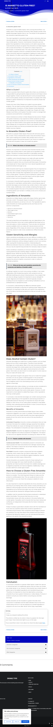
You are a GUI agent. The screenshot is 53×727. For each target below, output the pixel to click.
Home (7, 10)
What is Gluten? (14, 74)
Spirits (16, 8)
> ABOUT (29, 692)
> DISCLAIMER (30, 689)
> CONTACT (30, 682)
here (43, 623)
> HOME (29, 680)
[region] (17, 716)
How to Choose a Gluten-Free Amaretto (18, 84)
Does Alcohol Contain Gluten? (15, 81)
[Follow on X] (52, 723)
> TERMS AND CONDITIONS (33, 684)
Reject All (17, 721)
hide (21, 71)
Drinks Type (10, 8)
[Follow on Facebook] (49, 723)
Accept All (25, 721)
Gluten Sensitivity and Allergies (15, 79)
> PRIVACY (30, 686)
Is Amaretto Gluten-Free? (14, 76)
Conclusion (10, 86)
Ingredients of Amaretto (14, 77)
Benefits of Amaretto (15, 82)
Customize (8, 721)
